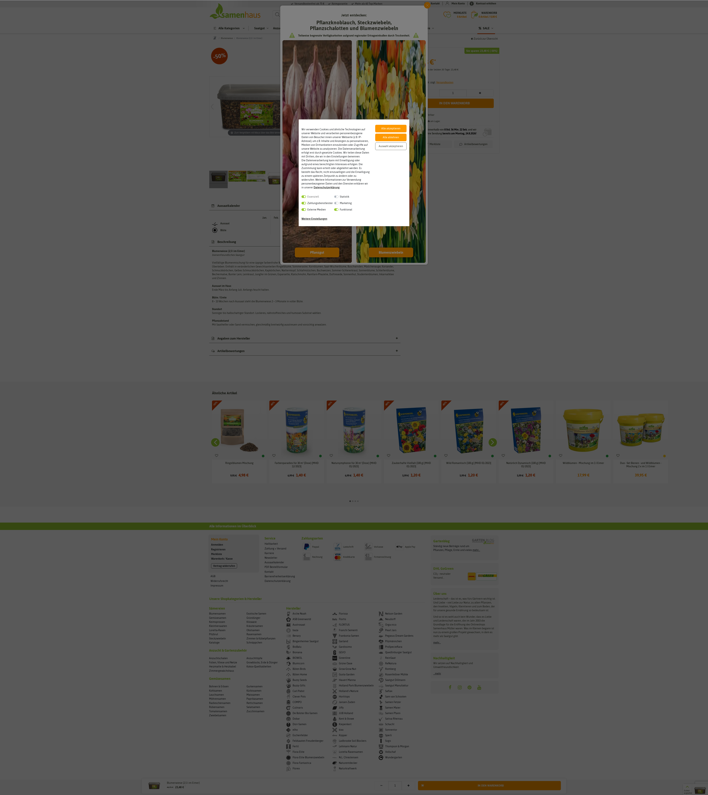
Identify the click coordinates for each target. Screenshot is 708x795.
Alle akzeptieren (390, 128)
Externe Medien (316, 209)
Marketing (346, 203)
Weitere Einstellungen (314, 218)
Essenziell (313, 196)
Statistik (344, 196)
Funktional (346, 209)
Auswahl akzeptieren (391, 146)
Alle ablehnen (391, 137)
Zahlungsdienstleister (320, 203)
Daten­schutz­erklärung (327, 187)
